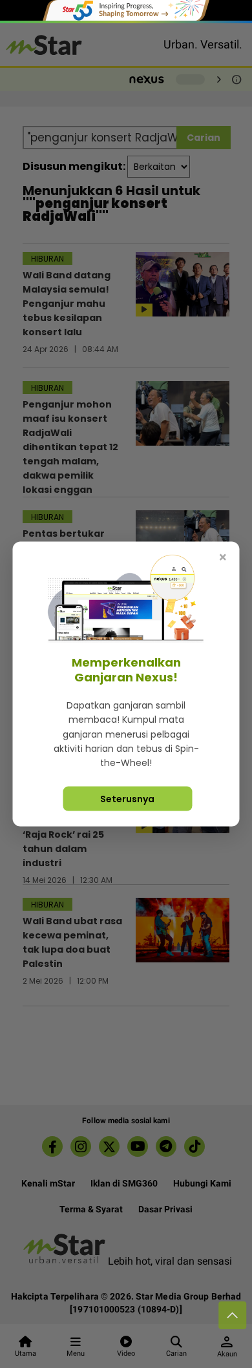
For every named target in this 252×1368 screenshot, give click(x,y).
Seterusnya (127, 798)
